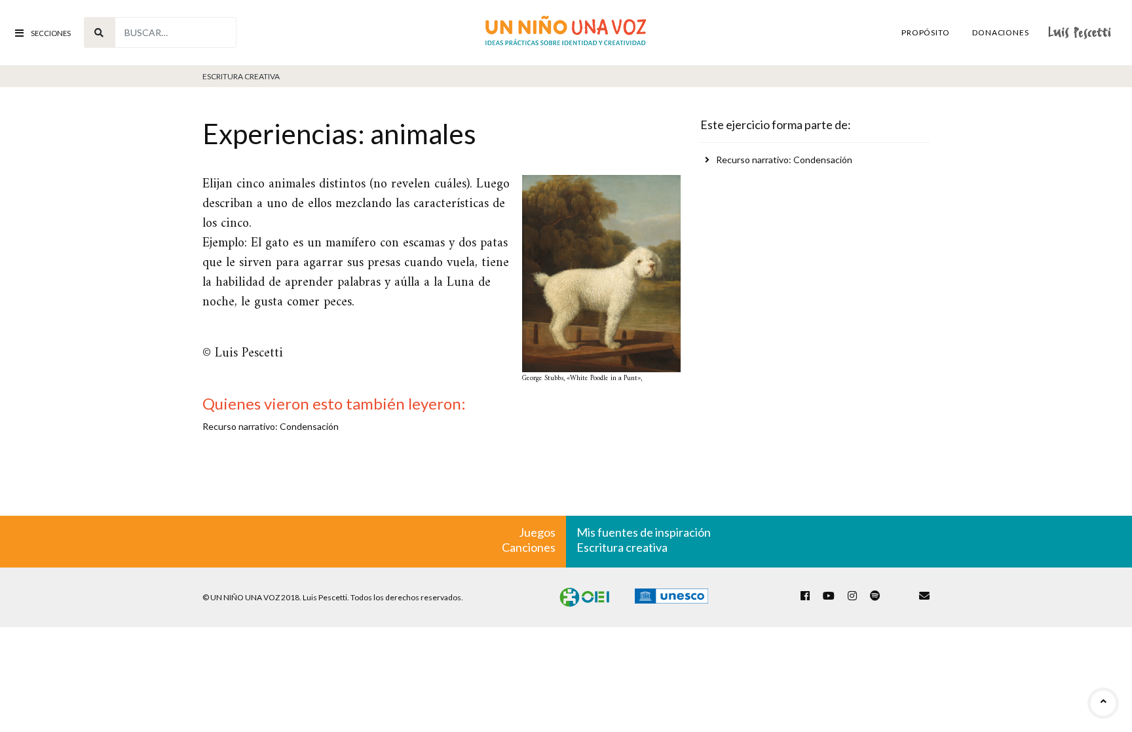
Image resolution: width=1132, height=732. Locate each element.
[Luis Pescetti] (1079, 32)
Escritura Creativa (241, 76)
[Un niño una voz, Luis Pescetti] (565, 32)
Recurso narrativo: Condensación (784, 159)
